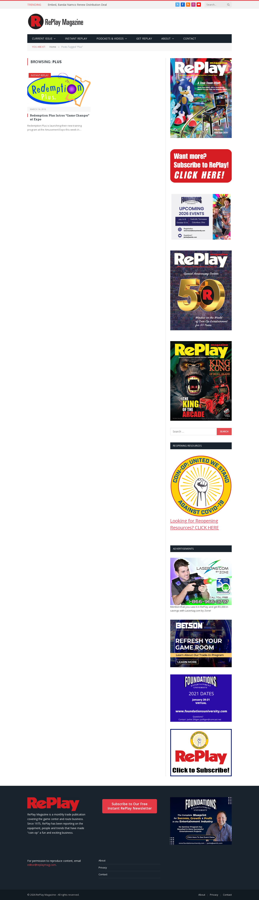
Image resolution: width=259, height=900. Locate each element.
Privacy (103, 867)
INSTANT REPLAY (76, 38)
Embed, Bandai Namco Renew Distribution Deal (77, 4)
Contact (103, 874)
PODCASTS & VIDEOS (110, 38)
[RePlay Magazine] (55, 21)
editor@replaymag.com (41, 865)
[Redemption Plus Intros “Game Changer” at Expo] (58, 90)
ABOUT (166, 38)
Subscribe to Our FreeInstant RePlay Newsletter (130, 806)
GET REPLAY (144, 38)
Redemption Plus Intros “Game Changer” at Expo (59, 117)
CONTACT (189, 38)
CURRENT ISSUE (42, 38)
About (102, 860)
